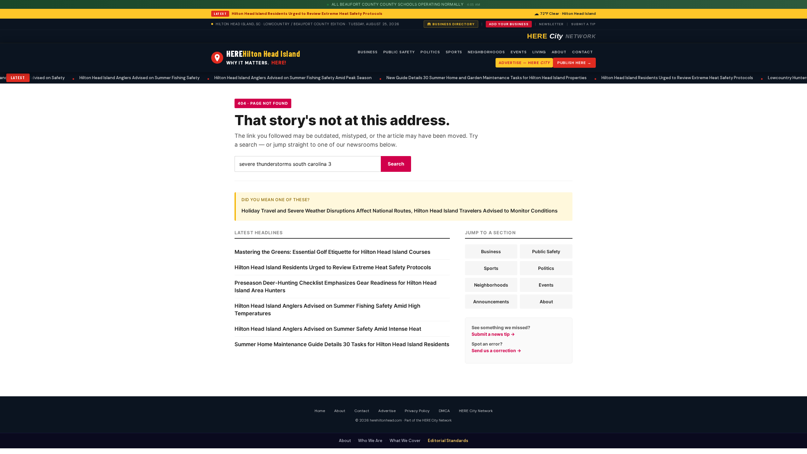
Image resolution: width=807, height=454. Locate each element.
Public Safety (546, 251)
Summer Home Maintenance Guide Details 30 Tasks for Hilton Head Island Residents (342, 344)
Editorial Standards (448, 440)
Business (491, 251)
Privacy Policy (417, 410)
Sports (491, 268)
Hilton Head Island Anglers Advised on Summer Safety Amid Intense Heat (328, 329)
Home (320, 410)
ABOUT (559, 52)
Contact (361, 410)
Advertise (387, 410)
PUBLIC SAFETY (399, 52)
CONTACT (582, 52)
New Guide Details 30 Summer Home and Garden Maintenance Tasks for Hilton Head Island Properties (473, 77)
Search (396, 164)
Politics (546, 268)
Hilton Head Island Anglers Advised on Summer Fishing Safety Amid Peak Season (279, 77)
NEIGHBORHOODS (486, 52)
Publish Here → (574, 62)
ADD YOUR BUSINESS (509, 24)
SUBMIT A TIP (583, 24)
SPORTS (454, 52)
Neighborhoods (491, 285)
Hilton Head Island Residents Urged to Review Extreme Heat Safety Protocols (307, 13)
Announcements (491, 301)
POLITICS (430, 52)
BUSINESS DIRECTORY (454, 24)
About (546, 301)
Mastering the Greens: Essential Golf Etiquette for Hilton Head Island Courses (332, 252)
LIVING (539, 52)
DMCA (444, 410)
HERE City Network (476, 410)
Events (546, 285)
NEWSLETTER (551, 24)
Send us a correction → (496, 350)
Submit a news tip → (493, 334)
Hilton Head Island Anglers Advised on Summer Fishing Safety (126, 77)
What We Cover (405, 440)
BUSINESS (368, 52)
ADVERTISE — (524, 62)
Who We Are (370, 440)
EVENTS (519, 52)
